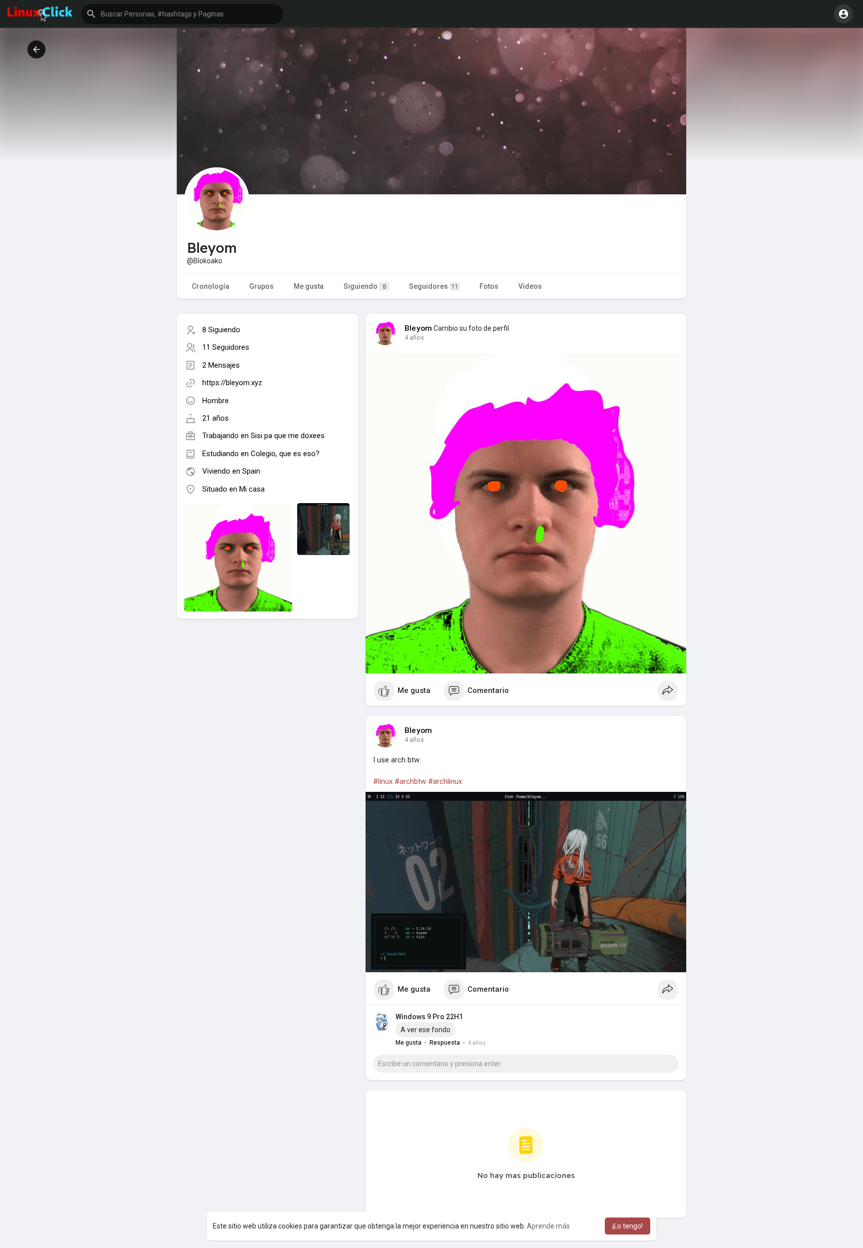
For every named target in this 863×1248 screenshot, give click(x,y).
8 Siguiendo (221, 329)
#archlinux (445, 781)
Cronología (210, 286)
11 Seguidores (225, 347)
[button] (182, 14)
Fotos (488, 286)
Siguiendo (365, 286)
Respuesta (445, 1042)
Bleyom (418, 328)
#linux (383, 781)
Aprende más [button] (548, 1226)
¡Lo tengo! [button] (627, 1226)
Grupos (261, 286)
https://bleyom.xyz (232, 382)
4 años (414, 337)
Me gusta (309, 286)
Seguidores (433, 286)
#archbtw (410, 781)
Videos (530, 286)
